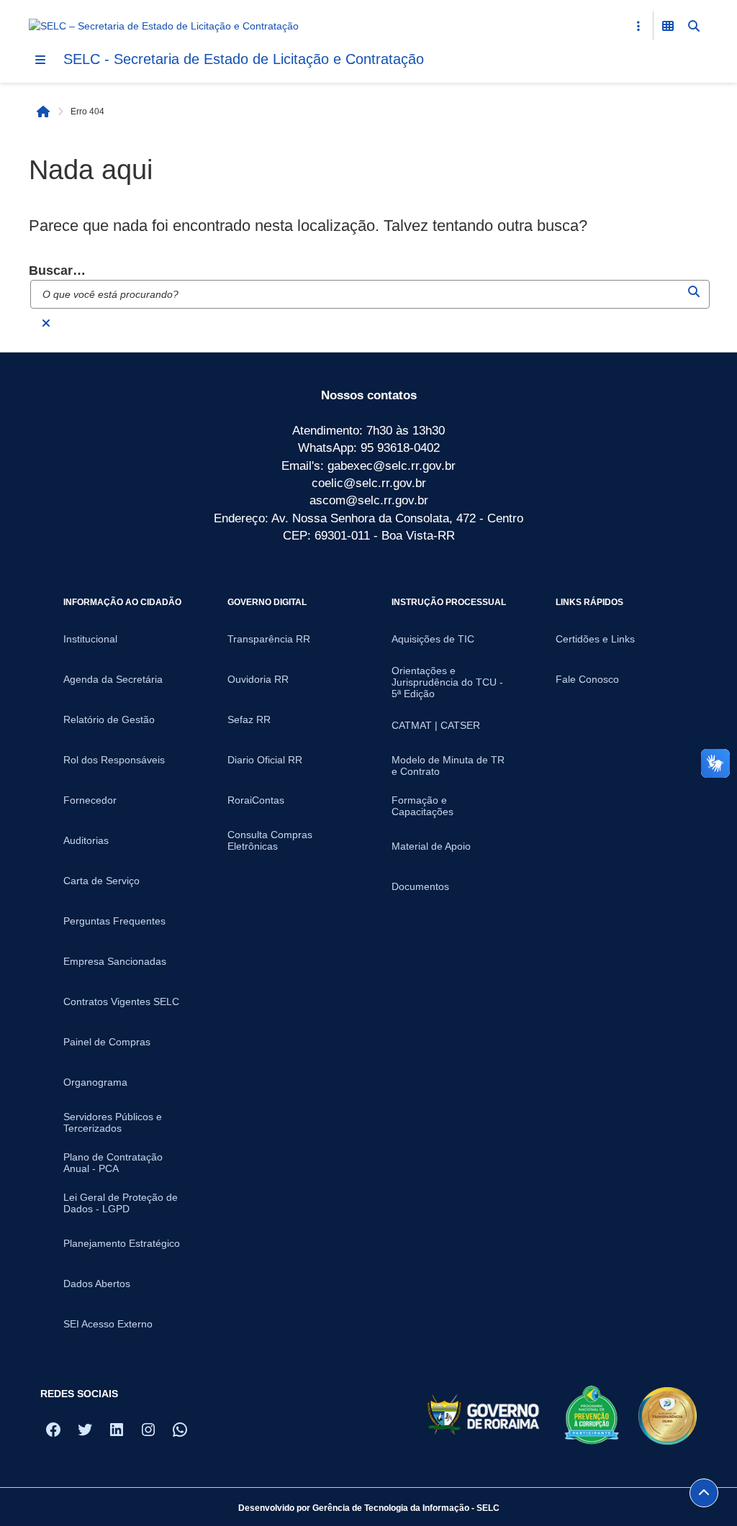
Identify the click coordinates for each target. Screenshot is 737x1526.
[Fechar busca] (46, 323)
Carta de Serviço (101, 880)
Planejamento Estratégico (121, 1243)
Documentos (420, 886)
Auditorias (86, 840)
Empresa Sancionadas (114, 961)
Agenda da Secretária (113, 679)
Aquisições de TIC (433, 639)
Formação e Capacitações (422, 805)
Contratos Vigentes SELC (121, 1001)
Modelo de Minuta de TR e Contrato (448, 765)
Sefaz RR (249, 719)
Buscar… (57, 270)
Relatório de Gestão (109, 719)
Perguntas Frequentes (114, 921)
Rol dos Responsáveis (114, 760)
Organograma (95, 1082)
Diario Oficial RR (264, 760)
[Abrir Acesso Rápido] (638, 25)
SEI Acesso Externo (108, 1324)
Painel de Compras (106, 1042)
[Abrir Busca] (693, 26)
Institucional (90, 639)
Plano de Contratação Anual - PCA (113, 1162)
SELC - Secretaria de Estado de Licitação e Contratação (243, 59)
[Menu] (40, 59)
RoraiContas (255, 800)
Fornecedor (90, 800)
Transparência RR (268, 639)
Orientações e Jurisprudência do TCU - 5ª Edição (447, 682)
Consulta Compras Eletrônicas (269, 840)
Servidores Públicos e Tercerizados (112, 1122)
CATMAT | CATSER (436, 725)
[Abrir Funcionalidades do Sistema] (667, 25)
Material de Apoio (431, 846)
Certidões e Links (595, 639)
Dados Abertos (96, 1283)
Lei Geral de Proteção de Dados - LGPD (120, 1202)
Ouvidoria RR (258, 679)
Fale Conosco (587, 679)
